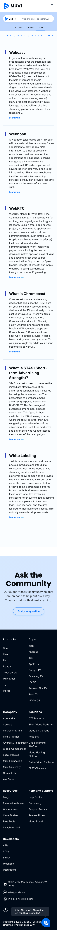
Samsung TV (36, 676)
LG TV (32, 682)
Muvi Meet (9, 678)
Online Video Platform (41, 762)
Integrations (9, 869)
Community (35, 803)
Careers (7, 724)
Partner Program (12, 730)
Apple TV (34, 664)
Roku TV (33, 694)
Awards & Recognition (15, 742)
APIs (5, 845)
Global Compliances (14, 748)
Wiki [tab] (40, 27)
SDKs (6, 851)
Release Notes (37, 815)
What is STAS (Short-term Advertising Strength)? (28, 373)
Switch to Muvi (11, 827)
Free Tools (9, 821)
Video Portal (36, 821)
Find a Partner (11, 736)
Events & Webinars (13, 803)
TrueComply (10, 672)
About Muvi (9, 718)
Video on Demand (39, 730)
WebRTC (17, 208)
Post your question (28, 611)
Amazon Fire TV (38, 688)
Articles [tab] (18, 27)
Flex (5, 660)
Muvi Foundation (12, 760)
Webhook (17, 134)
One (5, 648)
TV (4, 684)
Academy (34, 736)
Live (5, 654)
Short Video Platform (41, 724)
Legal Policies (11, 754)
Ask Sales (8, 779)
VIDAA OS (34, 700)
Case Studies (10, 815)
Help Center (35, 797)
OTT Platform (36, 718)
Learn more (15, 117)
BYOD (6, 857)
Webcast (17, 52)
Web (31, 645)
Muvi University (12, 767)
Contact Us (9, 773)
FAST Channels (37, 768)
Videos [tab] (30, 27)
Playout (7, 666)
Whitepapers (10, 809)
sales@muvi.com (16, 892)
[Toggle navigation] (52, 4)
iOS (31, 657)
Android (33, 651)
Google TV (35, 670)
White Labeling (22, 455)
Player (6, 690)
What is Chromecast (27, 294)
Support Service (38, 809)
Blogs (6, 797)
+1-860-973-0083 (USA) (20, 899)
